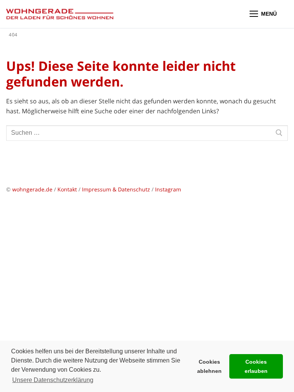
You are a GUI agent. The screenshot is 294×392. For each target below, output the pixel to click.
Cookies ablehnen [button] (209, 366)
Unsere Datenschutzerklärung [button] (52, 380)
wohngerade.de (32, 189)
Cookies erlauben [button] (256, 366)
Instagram (168, 189)
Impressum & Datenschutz (117, 189)
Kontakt (67, 189)
